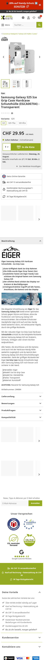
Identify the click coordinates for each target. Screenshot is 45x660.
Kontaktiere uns (11, 646)
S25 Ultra (22, 123)
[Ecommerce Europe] (29, 524)
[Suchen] (39, 25)
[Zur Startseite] (7, 17)
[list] (21, 56)
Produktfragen (9, 410)
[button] (5, 25)
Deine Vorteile (10, 592)
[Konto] (28, 17)
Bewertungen (8, 403)
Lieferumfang (8, 396)
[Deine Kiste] (39, 17)
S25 (3, 123)
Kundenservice (10, 637)
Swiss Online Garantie (16, 176)
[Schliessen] (40, 5)
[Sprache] (23, 17)
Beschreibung (8, 241)
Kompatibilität (9, 417)
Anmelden (35, 503)
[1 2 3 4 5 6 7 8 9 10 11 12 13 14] (6, 147)
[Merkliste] (34, 17)
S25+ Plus (11, 123)
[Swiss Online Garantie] (13, 524)
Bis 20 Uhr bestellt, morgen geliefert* (21, 629)
